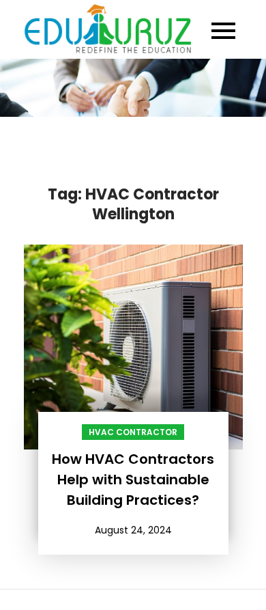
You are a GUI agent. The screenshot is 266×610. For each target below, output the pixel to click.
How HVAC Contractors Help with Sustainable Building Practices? (133, 479)
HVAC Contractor (133, 432)
